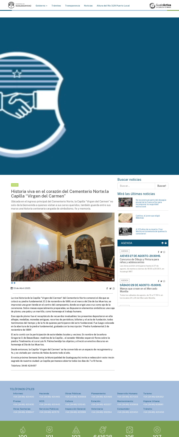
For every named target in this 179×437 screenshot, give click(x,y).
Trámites (56, 5)
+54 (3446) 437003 (127, 396)
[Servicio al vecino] (160, 6)
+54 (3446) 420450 (127, 412)
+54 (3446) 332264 (101, 412)
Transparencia (72, 5)
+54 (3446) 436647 (23, 412)
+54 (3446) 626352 (153, 396)
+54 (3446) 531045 (75, 404)
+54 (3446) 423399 (75, 412)
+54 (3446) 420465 (49, 396)
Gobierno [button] (41, 5)
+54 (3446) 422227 (101, 404)
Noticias (88, 5)
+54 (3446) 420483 (101, 396)
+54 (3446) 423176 (49, 412)
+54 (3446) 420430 (23, 404)
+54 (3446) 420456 (153, 412)
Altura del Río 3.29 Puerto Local (113, 5)
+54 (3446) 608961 (153, 404)
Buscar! (161, 185)
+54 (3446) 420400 (23, 396)
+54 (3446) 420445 (49, 404)
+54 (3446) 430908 (75, 396)
